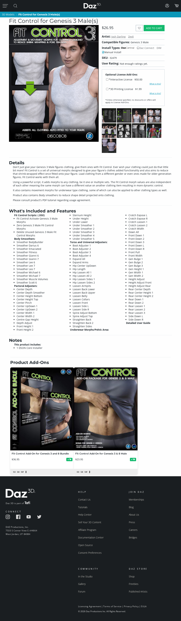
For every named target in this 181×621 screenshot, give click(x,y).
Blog (131, 507)
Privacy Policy (131, 606)
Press (132, 522)
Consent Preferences (90, 552)
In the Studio (85, 576)
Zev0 (131, 36)
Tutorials (82, 507)
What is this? (155, 84)
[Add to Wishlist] (139, 28)
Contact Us (84, 499)
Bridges (133, 537)
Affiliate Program (87, 530)
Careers (133, 530)
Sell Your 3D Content (89, 522)
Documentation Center (91, 537)
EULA (144, 606)
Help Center (85, 514)
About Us (134, 514)
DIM (159, 48)
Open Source (85, 545)
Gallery (82, 584)
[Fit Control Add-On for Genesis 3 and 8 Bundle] (42, 408)
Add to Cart (154, 28)
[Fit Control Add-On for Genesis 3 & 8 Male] (106, 408)
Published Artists (138, 591)
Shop (132, 576)
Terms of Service (112, 606)
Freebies (133, 584)
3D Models (8, 14)
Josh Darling (118, 36)
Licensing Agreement (89, 606)
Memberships (136, 499)
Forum (81, 591)
